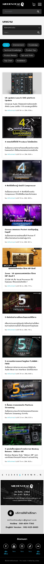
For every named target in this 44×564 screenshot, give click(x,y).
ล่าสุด (6, 45)
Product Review (10, 55)
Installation (21, 61)
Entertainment (18, 45)
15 (40, 475)
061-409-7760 (26, 523)
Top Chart (8, 61)
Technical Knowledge (12, 50)
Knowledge (33, 45)
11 (34, 475)
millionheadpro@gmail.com (22, 520)
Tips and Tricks (27, 55)
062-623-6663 (30, 527)
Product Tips (31, 50)
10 (31, 475)
